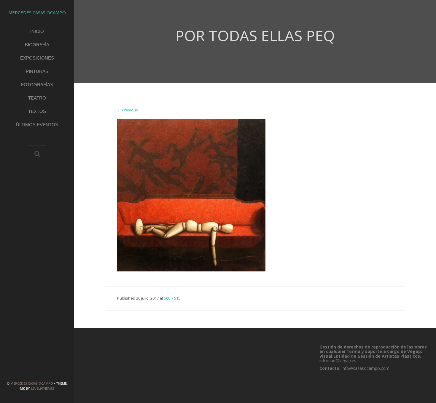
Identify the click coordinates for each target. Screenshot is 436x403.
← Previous (127, 110)
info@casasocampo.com (365, 368)
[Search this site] (37, 154)
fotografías (37, 84)
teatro (37, 97)
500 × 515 (172, 298)
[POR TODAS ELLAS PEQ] (191, 194)
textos (37, 111)
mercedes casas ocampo (31, 383)
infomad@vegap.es (337, 360)
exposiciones (37, 57)
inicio (37, 31)
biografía (37, 44)
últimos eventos (37, 124)
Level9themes (42, 388)
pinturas (37, 71)
